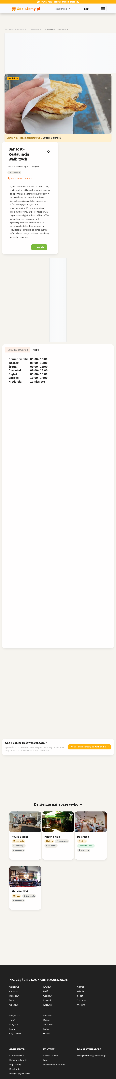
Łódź (45, 991)
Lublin (12, 1029)
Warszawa (14, 986)
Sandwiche (35, 29)
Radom (46, 1020)
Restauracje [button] (61, 8)
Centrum (13, 991)
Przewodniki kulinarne (54, 1064)
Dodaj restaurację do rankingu (91, 1055)
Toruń (12, 1020)
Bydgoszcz (14, 1015)
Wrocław (47, 995)
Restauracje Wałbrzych (17, 29)
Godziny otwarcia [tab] (17, 349)
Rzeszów (47, 1015)
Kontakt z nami (50, 1055)
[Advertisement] (60, 52)
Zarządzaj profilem (51, 137)
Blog (86, 8)
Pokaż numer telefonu (21, 178)
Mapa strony (15, 1064)
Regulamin (14, 1069)
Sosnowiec (48, 1024)
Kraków (47, 986)
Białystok (13, 1024)
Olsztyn (81, 1004)
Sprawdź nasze (58, 1)
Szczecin (81, 1000)
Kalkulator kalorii (17, 1060)
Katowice (47, 1004)
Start (6, 29)
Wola (11, 1000)
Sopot (80, 995)
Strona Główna (16, 1055)
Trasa (37, 247)
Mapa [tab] (36, 349)
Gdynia (80, 991)
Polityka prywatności (19, 1073)
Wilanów (13, 1004)
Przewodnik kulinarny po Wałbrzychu (88, 746)
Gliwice (46, 1033)
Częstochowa (15, 1033)
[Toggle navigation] (103, 9)
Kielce (46, 1029)
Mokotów (14, 995)
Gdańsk (80, 986)
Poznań (47, 1000)
